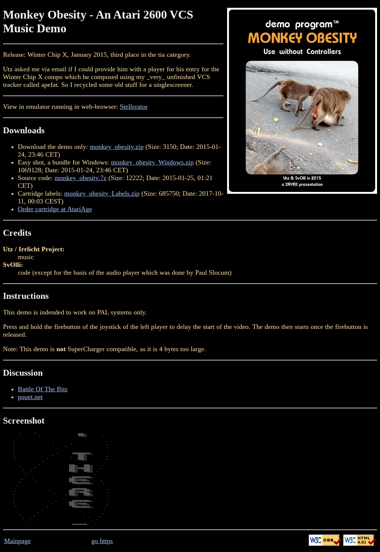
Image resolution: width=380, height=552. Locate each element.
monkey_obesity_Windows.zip (152, 162)
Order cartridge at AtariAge (55, 209)
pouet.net (30, 397)
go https (102, 541)
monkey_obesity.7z (81, 178)
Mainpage (17, 541)
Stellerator (134, 106)
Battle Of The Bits (43, 389)
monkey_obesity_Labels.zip (102, 193)
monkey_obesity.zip (117, 146)
